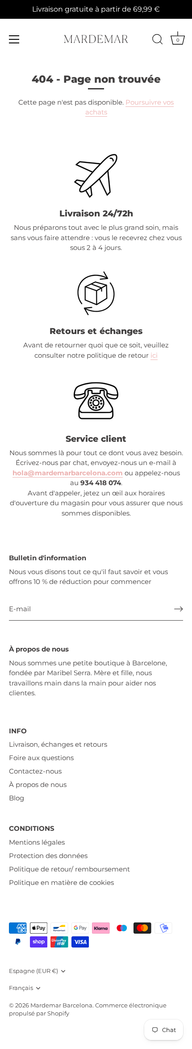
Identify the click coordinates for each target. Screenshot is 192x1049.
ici (154, 355)
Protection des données (48, 855)
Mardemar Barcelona (61, 1005)
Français (21, 988)
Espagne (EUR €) (33, 971)
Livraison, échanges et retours (58, 744)
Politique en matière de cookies (61, 882)
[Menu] (14, 39)
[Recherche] (157, 41)
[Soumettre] (178, 609)
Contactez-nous (35, 771)
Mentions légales (37, 842)
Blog (16, 798)
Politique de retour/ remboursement (69, 869)
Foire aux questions (41, 757)
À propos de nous (38, 784)
